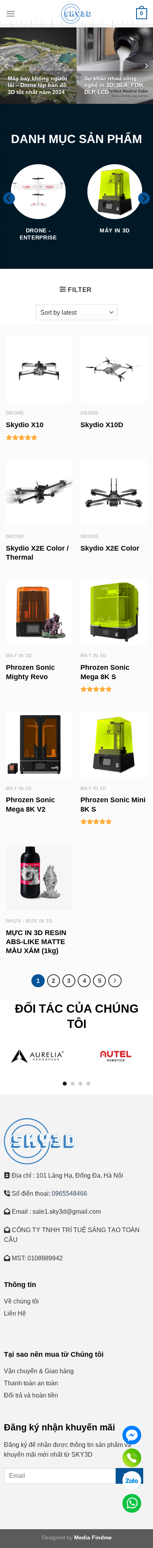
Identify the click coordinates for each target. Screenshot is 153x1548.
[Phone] (131, 1457)
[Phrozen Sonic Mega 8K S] (113, 611)
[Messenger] (131, 1435)
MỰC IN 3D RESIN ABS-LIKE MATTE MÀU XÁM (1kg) (36, 942)
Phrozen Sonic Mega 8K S (104, 671)
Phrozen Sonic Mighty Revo (30, 671)
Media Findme (93, 1537)
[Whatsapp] (131, 1503)
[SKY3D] (76, 13)
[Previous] (7, 65)
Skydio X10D (101, 425)
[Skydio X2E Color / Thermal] (39, 492)
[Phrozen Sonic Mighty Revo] (39, 611)
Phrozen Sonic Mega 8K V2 (30, 804)
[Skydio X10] (39, 369)
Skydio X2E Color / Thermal (37, 552)
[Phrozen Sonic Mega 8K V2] (39, 744)
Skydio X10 (25, 425)
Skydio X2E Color (109, 548)
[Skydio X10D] (113, 369)
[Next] (146, 65)
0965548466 (68, 1193)
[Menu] (10, 13)
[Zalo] (131, 1480)
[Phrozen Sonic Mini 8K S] (113, 744)
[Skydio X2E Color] (113, 492)
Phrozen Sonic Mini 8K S (113, 804)
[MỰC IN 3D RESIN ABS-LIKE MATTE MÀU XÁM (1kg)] (39, 877)
